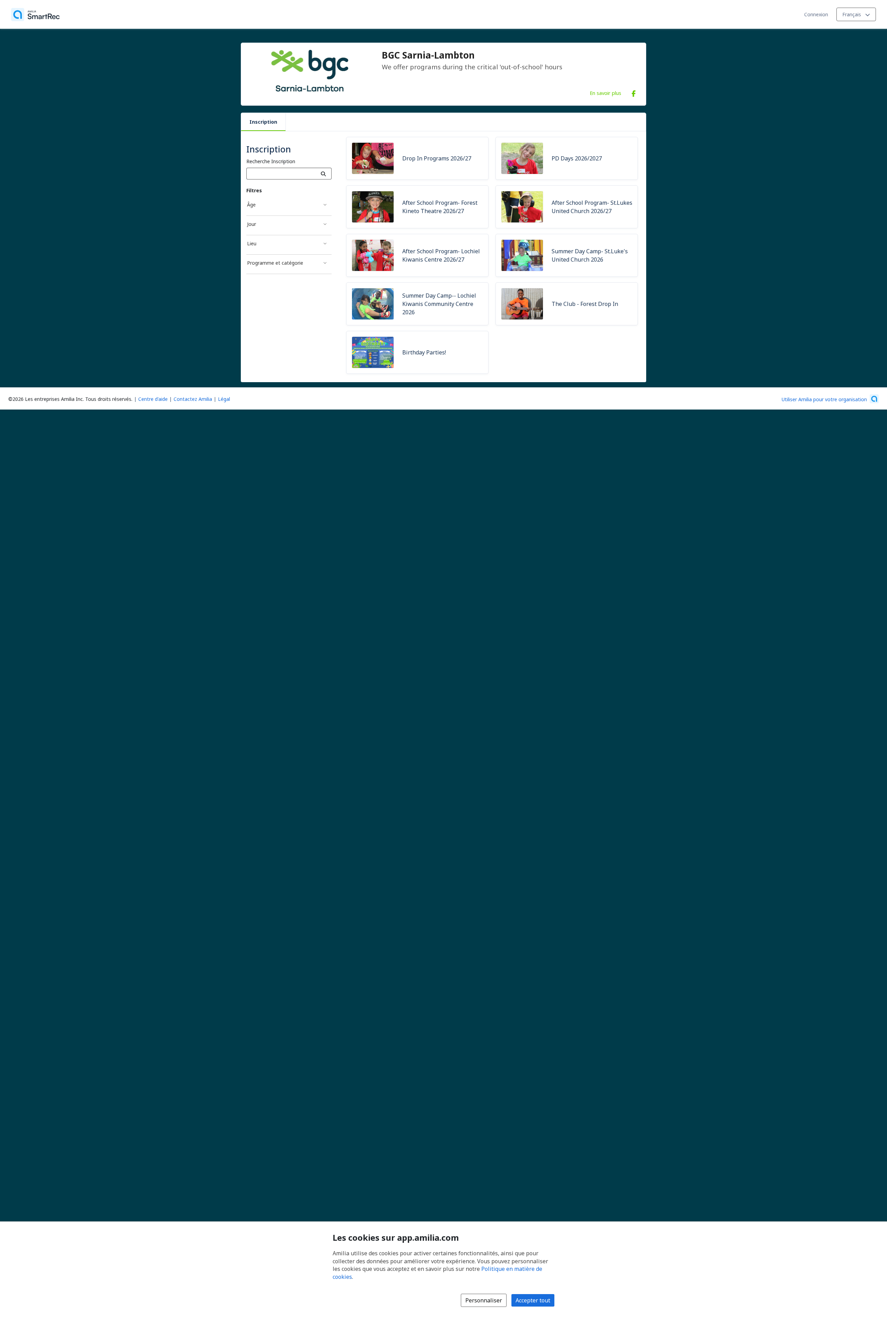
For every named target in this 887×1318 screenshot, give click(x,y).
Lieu (251, 243)
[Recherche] (323, 173)
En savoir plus (605, 92)
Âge (251, 204)
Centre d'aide (153, 399)
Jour (251, 224)
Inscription (263, 121)
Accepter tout (533, 1300)
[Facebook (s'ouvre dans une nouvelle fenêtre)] (634, 92)
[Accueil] (35, 14)
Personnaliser (483, 1300)
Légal (224, 399)
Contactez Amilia (193, 399)
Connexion (816, 14)
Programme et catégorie (275, 263)
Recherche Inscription (270, 161)
